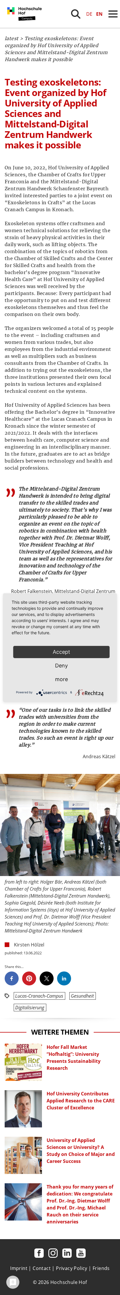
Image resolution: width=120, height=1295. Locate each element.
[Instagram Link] (53, 1253)
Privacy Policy (71, 1268)
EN (99, 14)
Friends (101, 1268)
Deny (61, 665)
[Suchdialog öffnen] (76, 14)
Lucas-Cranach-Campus (39, 996)
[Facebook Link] (39, 1253)
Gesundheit (82, 996)
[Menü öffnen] (113, 14)
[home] (25, 26)
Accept (61, 652)
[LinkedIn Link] (67, 1253)
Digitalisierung (29, 1007)
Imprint (18, 1268)
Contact (42, 1268)
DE (89, 14)
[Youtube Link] (81, 1253)
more (61, 679)
